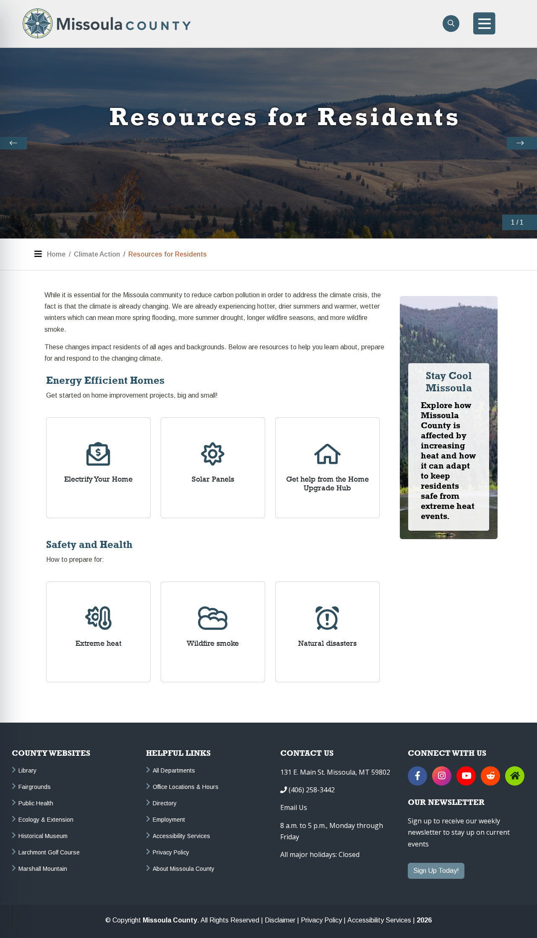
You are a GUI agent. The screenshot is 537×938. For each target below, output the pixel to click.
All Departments (174, 770)
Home (56, 254)
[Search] (451, 23)
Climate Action (97, 254)
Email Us (293, 807)
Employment (169, 820)
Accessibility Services (181, 836)
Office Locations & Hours (186, 787)
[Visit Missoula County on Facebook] (417, 776)
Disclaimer (280, 920)
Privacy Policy (171, 852)
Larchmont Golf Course (49, 852)
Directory (165, 803)
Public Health (35, 803)
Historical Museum (43, 836)
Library (27, 770)
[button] (13, 143)
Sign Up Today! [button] (436, 870)
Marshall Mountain (42, 869)
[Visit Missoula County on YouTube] (466, 776)
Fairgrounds (34, 787)
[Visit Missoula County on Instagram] (441, 776)
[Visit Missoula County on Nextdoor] (514, 776)
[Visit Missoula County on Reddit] (490, 776)
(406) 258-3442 (312, 789)
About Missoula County (183, 869)
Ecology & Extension (45, 820)
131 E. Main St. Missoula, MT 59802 (335, 772)
